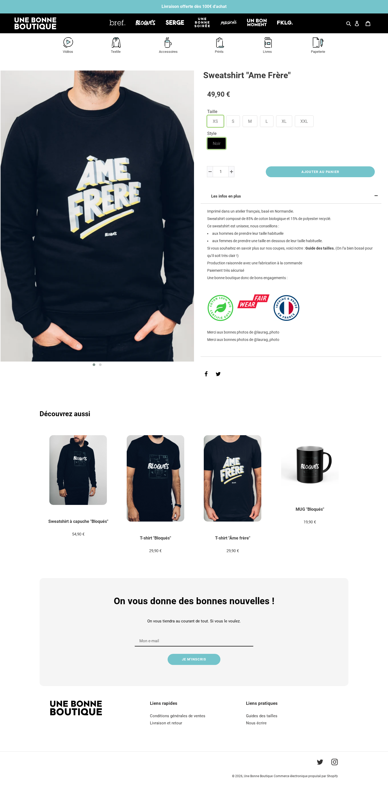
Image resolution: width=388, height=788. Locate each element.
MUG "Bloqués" (310, 509)
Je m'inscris (194, 659)
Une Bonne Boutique (258, 776)
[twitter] (218, 374)
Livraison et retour (166, 723)
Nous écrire (256, 723)
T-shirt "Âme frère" (232, 538)
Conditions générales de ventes (177, 716)
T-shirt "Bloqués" (155, 538)
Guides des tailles (261, 716)
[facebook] (206, 374)
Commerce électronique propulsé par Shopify (306, 776)
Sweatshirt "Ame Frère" (247, 75)
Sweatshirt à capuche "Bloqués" (78, 521)
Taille (212, 111)
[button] (94, 364)
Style (211, 133)
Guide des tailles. (320, 248)
